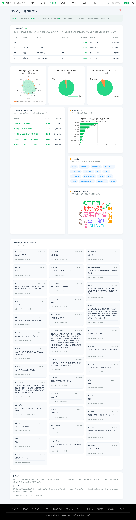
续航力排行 (69, 509)
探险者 (113, 181)
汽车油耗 (25, 509)
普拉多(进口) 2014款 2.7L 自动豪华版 (26, 134)
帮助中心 (80, 509)
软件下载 (90, 509)
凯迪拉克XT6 (76, 171)
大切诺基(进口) (109, 166)
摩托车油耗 (35, 509)
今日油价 (15, 509)
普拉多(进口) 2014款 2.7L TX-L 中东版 (26, 144)
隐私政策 (111, 509)
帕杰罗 (110, 176)
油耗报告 (53, 3)
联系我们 (100, 509)
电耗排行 (74, 3)
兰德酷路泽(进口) (89, 176)
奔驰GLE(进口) (102, 181)
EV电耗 (46, 509)
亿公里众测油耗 (57, 509)
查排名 (25, 28)
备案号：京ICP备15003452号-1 (82, 515)
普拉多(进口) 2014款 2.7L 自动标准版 (26, 139)
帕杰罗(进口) (96, 166)
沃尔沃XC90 (75, 176)
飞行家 (101, 176)
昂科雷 (74, 181)
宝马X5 (106, 171)
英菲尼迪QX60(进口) (87, 181)
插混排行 (85, 3)
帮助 (94, 3)
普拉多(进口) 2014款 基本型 (23, 129)
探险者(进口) (88, 171)
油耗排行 (63, 3)
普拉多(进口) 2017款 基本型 (23, 123)
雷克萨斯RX (84, 166)
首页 (32, 3)
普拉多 (74, 166)
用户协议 (121, 509)
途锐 (98, 171)
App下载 (42, 3)
